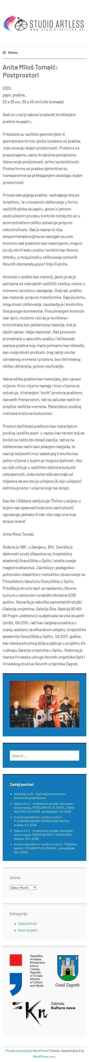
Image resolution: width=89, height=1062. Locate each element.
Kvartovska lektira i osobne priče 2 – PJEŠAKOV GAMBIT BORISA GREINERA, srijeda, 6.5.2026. (42, 821)
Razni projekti (27, 930)
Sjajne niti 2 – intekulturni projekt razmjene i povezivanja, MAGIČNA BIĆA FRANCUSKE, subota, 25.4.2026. (44, 834)
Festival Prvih (27, 923)
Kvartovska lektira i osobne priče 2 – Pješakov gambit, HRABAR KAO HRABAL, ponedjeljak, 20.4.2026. (45, 848)
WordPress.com (44, 1056)
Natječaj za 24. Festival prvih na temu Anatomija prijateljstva (40, 796)
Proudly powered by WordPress (26, 1050)
